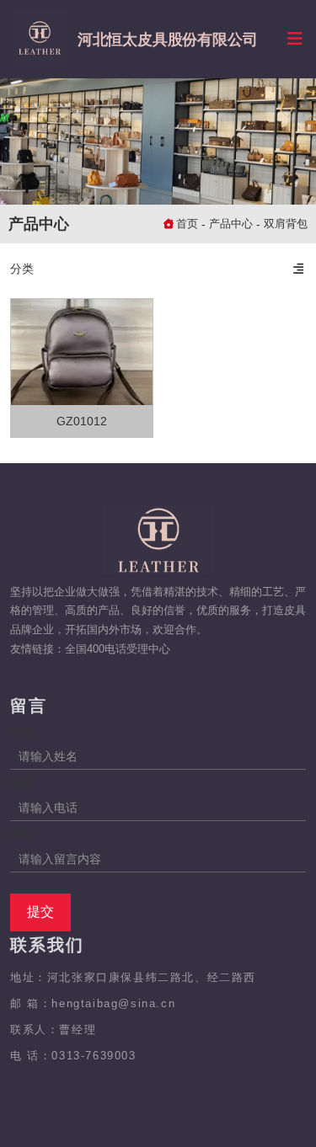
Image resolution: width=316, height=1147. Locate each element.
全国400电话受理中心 (117, 649)
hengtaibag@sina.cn (113, 1003)
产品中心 (231, 223)
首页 (188, 223)
